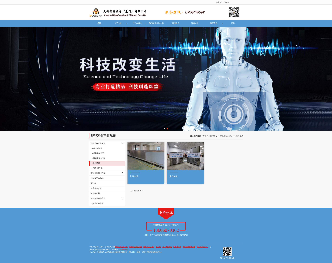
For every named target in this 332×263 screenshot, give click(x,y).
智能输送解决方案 (189, 247)
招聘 (233, 23)
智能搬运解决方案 (156, 23)
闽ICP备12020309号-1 (154, 252)
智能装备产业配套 (226, 135)
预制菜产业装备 (202, 247)
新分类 (158, 247)
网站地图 (132, 252)
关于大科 (118, 23)
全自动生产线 (167, 247)
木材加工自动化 (148, 247)
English (226, 2)
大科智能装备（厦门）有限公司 (116, 252)
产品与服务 (137, 23)
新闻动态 (194, 23)
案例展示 (175, 23)
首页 (99, 23)
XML (138, 252)
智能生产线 (177, 247)
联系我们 (213, 23)
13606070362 (123, 249)
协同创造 (239, 135)
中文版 (218, 2)
